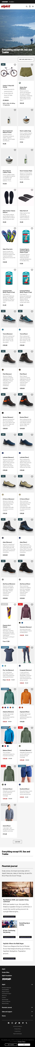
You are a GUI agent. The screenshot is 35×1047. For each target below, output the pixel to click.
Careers (4, 997)
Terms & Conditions (17, 1026)
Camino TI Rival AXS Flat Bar (8, 86)
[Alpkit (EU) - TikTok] (16, 1023)
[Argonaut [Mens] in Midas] (22, 707)
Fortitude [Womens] (25, 750)
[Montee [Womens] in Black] (3, 413)
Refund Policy (5, 1003)
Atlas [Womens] (7, 542)
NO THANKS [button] (11, 1044)
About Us (4, 995)
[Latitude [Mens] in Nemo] (20, 453)
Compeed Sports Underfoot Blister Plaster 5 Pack (25, 250)
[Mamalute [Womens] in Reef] (22, 623)
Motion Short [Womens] (23, 88)
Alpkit (3, 969)
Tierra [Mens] (24, 334)
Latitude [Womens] (8, 457)
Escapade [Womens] (26, 670)
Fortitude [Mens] (7, 789)
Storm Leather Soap (25, 131)
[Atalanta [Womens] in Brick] (3, 707)
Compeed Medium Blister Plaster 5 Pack (26, 291)
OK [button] (24, 1044)
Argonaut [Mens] (24, 712)
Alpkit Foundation (7, 975)
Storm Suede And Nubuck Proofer (8, 131)
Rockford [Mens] (24, 789)
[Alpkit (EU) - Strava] (26, 1023)
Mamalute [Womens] (26, 627)
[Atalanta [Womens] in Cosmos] (5, 707)
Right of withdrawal (17, 1033)
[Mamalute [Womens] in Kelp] (20, 623)
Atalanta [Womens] (8, 712)
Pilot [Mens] (23, 374)
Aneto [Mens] (6, 826)
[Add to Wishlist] (15, 65)
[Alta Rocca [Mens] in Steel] (20, 579)
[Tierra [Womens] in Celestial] (3, 329)
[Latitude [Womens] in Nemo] (3, 453)
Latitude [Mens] (24, 457)
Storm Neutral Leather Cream (7, 171)
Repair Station (5, 991)
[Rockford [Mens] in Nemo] (20, 784)
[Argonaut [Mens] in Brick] (20, 707)
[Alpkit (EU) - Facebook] (8, 1023)
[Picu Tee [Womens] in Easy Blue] (3, 666)
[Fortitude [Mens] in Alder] (3, 784)
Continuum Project (6, 993)
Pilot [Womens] (7, 374)
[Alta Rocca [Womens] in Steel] (3, 579)
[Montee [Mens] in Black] (20, 413)
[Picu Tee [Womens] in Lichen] (5, 666)
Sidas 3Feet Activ (8, 249)
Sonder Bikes (5, 972)
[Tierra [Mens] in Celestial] (20, 329)
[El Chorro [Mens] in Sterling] (20, 494)
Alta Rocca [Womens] (9, 584)
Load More (17, 841)
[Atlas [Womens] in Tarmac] (3, 538)
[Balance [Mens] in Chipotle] (5, 746)
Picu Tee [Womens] (8, 670)
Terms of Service (6, 1001)
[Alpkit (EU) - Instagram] (12, 1023)
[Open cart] (30, 6)
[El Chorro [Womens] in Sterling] (3, 494)
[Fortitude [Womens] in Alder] (20, 746)
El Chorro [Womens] (8, 499)
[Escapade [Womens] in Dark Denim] (20, 666)
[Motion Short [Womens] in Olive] (20, 83)
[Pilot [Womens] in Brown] (3, 370)
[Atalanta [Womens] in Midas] (10, 707)
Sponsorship (5, 999)
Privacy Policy (17, 1028)
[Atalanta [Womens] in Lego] (8, 707)
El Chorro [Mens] (24, 499)
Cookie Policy (18, 1031)
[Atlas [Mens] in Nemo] (20, 538)
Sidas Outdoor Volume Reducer (9, 211)
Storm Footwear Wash (26, 171)
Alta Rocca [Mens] (25, 584)
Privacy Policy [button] (21, 1041)
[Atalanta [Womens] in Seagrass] (13, 707)
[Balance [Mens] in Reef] (8, 746)
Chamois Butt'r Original (7, 626)
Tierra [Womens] (7, 334)
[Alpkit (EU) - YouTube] (19, 1023)
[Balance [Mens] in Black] (3, 746)
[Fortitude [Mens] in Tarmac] (5, 784)
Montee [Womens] (8, 417)
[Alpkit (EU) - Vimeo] (23, 1023)
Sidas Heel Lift (24, 211)
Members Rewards (6, 987)
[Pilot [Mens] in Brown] (20, 370)
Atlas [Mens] (23, 542)
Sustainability (5, 989)
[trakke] (11, 2)
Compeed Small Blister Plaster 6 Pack (9, 291)
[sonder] (5, 1)
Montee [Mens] (24, 417)
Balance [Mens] (7, 750)
